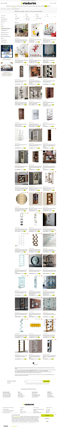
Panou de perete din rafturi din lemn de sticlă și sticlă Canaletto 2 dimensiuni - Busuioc (35, 314)
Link (48, 383)
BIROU (40, 6)
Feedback (21, 409)
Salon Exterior (49, 394)
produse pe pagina (38, 18)
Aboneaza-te (47, 381)
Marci (16, 14)
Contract (49, 6)
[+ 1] (37, 363)
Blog (20, 410)
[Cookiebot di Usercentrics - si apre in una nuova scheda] (6, 426)
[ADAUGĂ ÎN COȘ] (26, 26)
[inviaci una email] (1, 3)
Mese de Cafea (20, 394)
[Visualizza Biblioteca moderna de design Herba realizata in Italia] (54, 46)
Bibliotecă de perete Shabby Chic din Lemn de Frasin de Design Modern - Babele (35, 356)
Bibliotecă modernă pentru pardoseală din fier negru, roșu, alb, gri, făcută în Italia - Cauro (49, 356)
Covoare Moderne (4, 40)
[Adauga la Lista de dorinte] (26, 28)
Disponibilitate (17, 18)
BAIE (27, 6)
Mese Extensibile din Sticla (7, 395)
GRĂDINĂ (33, 6)
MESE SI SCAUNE (8, 6)
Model (26, 14)
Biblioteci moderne (5, 30)
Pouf (2, 24)
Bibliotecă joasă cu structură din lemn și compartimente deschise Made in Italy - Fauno (49, 167)
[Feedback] (4, 3)
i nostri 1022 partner (16, 416)
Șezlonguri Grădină (50, 393)
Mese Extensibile (6, 392)
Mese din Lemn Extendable (7, 394)
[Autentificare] (52, 3)
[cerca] (50, 3)
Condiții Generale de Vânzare (37, 412)
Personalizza (47, 418)
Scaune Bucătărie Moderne (36, 394)
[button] (20, 16)
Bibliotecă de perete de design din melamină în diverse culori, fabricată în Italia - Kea (35, 82)
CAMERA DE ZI (14, 6)
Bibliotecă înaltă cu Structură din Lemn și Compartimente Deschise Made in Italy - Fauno (35, 167)
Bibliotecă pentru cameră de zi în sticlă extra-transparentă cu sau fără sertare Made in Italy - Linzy (49, 292)
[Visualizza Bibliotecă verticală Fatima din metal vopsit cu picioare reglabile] (40, 88)
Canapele (3, 17)
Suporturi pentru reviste (4, 34)
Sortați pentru (27, 18)
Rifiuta (47, 421)
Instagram (48, 410)
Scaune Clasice (34, 393)
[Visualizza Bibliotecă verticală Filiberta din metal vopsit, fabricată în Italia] (54, 67)
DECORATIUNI (30, 6)
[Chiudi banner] (55, 414)
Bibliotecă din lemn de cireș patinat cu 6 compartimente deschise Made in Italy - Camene (49, 145)
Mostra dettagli (14, 426)
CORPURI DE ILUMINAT (19, 6)
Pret (47, 14)
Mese (19, 392)
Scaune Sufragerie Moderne (36, 395)
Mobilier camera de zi (5, 32)
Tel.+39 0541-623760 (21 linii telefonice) (8, 410)
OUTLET (46, 6)
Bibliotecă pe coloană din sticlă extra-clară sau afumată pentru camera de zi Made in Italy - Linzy (35, 292)
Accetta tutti (47, 415)
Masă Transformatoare (21, 395)
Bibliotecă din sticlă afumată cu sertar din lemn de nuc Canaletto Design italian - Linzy (21, 314)
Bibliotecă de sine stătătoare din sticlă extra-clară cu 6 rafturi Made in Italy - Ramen (21, 271)
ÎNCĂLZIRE (24, 6)
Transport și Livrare (36, 411)
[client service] (2, 3)
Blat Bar (2, 38)
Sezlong (2, 26)
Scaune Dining (34, 392)
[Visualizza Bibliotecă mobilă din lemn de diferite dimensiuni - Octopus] (26, 110)
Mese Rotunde (20, 393)
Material (37, 14)
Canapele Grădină (50, 395)
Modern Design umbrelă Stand (6, 36)
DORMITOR (37, 6)
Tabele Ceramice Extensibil (7, 393)
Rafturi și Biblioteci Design (6, 28)
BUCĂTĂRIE (42, 6)
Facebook (48, 409)
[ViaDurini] (28, 3)
